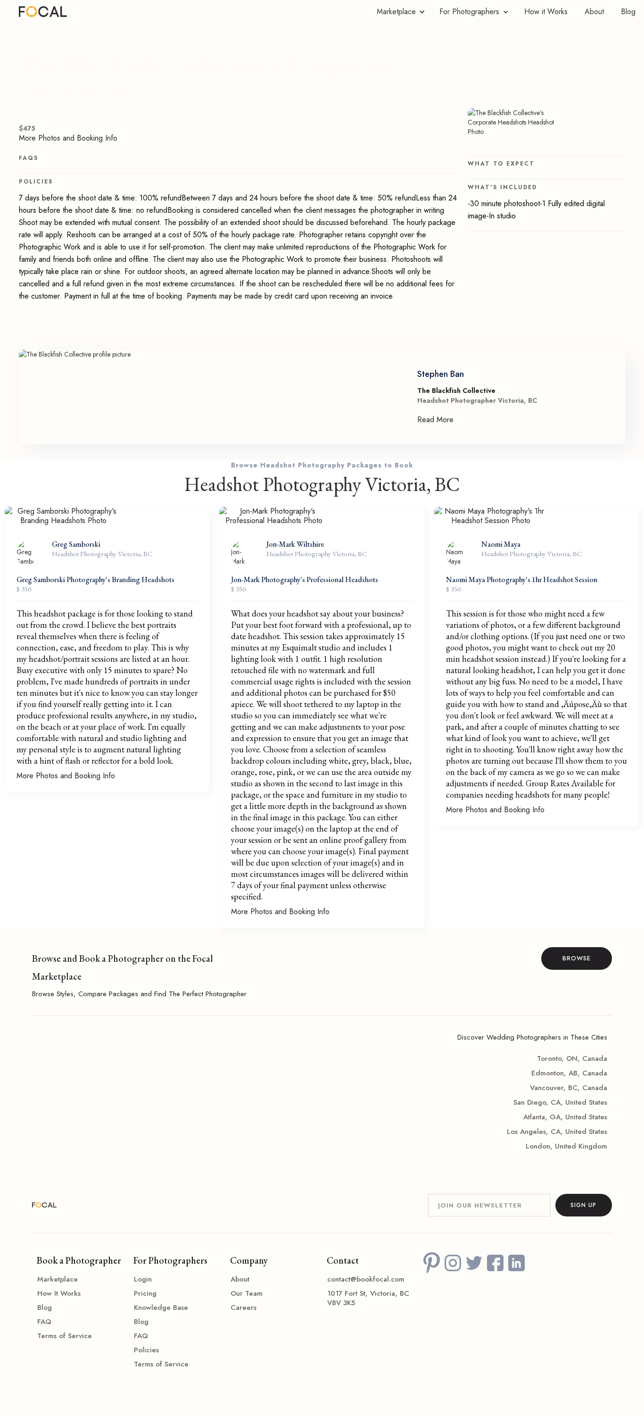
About (594, 11)
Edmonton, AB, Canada (569, 1073)
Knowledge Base (161, 1307)
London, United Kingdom (566, 1146)
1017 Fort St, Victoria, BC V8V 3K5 (368, 1298)
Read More (435, 420)
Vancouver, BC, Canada (568, 1087)
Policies (146, 1350)
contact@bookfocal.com (366, 1279)
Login (143, 1279)
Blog (628, 11)
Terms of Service (64, 1336)
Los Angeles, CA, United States (557, 1131)
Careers (243, 1307)
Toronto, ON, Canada (572, 1058)
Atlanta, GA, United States (565, 1117)
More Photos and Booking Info (68, 138)
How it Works (546, 11)
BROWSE (576, 958)
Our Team (247, 1293)
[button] (399, 12)
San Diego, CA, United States (560, 1102)
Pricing (145, 1293)
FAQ (44, 1321)
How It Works (59, 1293)
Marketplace (57, 1279)
